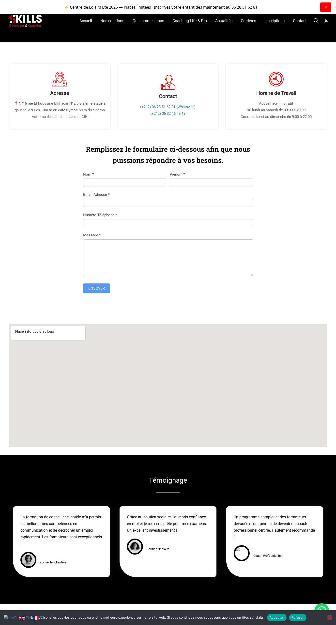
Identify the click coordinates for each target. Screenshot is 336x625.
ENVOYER (96, 288)
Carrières (248, 20)
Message (92, 235)
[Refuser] (329, 617)
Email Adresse (96, 194)
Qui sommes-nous (148, 20)
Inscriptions (274, 20)
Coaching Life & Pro (189, 20)
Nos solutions (112, 20)
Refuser (297, 617)
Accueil (85, 20)
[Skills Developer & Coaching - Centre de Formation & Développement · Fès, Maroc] (25, 20)
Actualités (223, 20)
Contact (299, 20)
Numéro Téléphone (100, 215)
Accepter (277, 617)
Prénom (177, 174)
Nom (88, 174)
